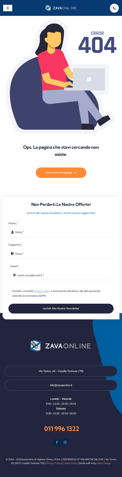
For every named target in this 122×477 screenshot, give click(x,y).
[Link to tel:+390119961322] (114, 8)
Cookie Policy (70, 463)
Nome (12, 223)
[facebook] (57, 442)
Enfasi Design (103, 463)
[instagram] (65, 442)
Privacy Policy (53, 463)
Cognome (15, 244)
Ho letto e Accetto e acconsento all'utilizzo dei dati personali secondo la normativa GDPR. (56, 293)
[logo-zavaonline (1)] (61, 5)
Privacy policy (42, 291)
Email (14, 266)
